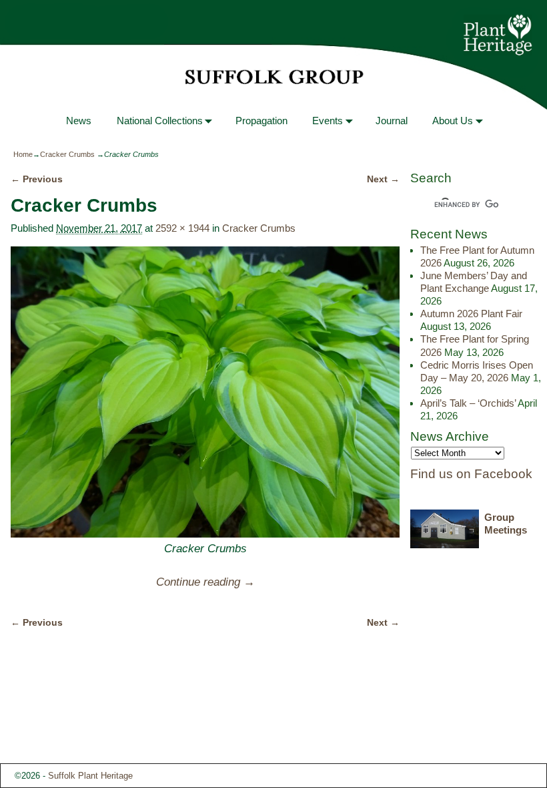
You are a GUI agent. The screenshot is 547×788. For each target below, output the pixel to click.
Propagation (261, 120)
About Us (452, 120)
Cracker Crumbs (67, 154)
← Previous (37, 179)
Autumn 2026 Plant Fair (471, 313)
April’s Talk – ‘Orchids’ (468, 403)
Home (23, 154)
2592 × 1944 (182, 228)
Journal (392, 120)
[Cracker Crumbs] (205, 392)
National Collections (160, 120)
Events (327, 120)
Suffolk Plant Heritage (90, 776)
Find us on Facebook (471, 474)
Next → (383, 179)
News (78, 120)
